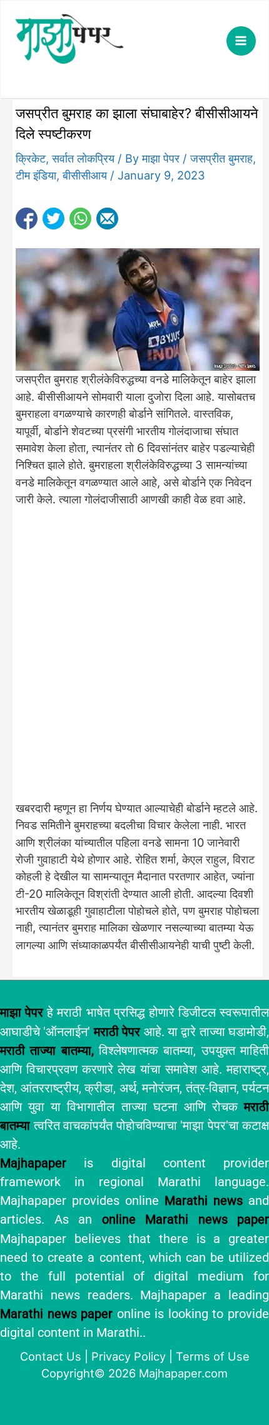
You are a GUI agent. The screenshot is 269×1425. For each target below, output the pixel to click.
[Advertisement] (134, 660)
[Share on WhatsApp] (80, 218)
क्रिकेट (31, 158)
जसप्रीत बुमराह (221, 158)
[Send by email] (107, 218)
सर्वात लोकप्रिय (83, 158)
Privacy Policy (128, 1356)
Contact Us (50, 1356)
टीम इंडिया (36, 175)
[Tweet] (53, 218)
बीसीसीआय (85, 175)
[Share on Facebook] (27, 218)
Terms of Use (213, 1356)
